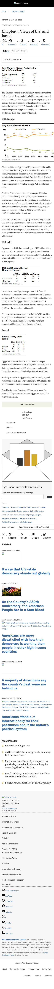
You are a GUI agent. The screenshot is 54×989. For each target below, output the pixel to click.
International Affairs (9, 511)
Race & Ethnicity (9, 832)
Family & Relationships (12, 852)
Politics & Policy (9, 816)
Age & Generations (10, 843)
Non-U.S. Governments (10, 515)
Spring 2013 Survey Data (16, 432)
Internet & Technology (11, 869)
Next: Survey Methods (27, 404)
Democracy (6, 507)
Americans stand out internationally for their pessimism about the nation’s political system (25, 722)
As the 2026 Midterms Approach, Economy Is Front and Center (28, 754)
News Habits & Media (11, 874)
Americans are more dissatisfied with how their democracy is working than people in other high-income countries (24, 643)
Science (5, 863)
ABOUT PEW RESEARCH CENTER (14, 939)
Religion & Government (10, 518)
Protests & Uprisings (26, 515)
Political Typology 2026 (17, 745)
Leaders (25, 511)
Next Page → (27, 418)
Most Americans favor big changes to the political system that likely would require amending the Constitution (26, 764)
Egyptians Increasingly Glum (15, 25)
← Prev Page (27, 412)
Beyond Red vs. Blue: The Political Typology (28, 782)
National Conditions (37, 511)
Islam (19, 511)
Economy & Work (9, 858)
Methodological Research (13, 879)
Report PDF (10, 423)
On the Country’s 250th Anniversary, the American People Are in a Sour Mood (23, 605)
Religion (38, 515)
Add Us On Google (19, 51)
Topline (9, 427)
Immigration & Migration (12, 827)
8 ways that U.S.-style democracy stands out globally (26, 571)
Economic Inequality (18, 507)
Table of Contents (11, 59)
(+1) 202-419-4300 (9, 808)
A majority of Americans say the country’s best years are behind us (24, 684)
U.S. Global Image (26, 522)
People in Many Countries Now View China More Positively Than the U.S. (27, 775)
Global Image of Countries (36, 507)
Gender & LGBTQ (9, 849)
